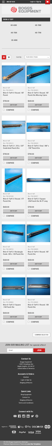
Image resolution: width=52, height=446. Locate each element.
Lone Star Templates (34, 444)
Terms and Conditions (26, 403)
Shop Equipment (26, 394)
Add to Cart (13, 105)
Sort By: (19, 57)
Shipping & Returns (26, 383)
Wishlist (26, 377)
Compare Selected (41, 335)
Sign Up (38, 2)
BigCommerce (15, 444)
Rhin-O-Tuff (6, 88)
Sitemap (24, 442)
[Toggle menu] (3, 3)
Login (32, 2)
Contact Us (26, 397)
